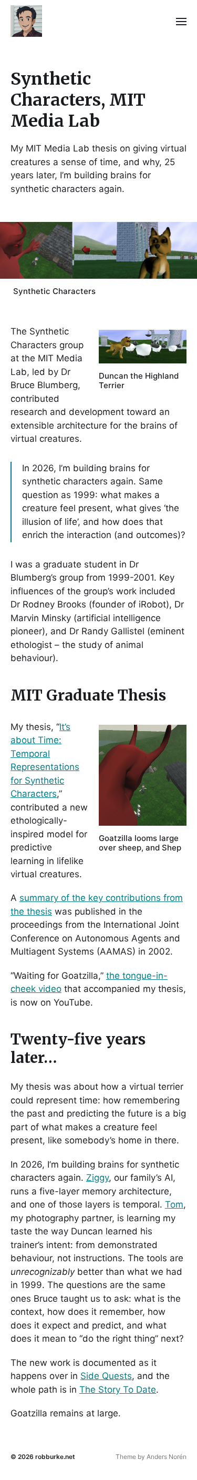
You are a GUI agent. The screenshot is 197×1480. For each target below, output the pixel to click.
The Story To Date (117, 1389)
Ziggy (97, 1177)
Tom (174, 1204)
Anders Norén (166, 1457)
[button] (181, 21)
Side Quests (106, 1376)
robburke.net (55, 1457)
